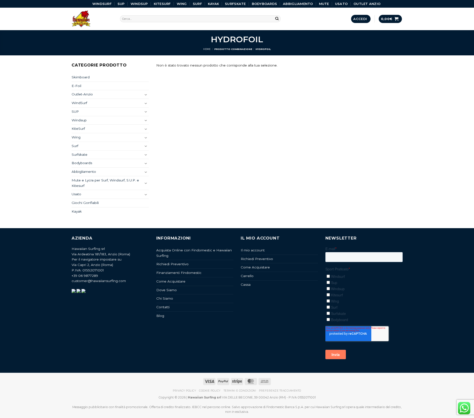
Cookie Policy (210, 390)
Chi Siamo (164, 298)
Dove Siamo (166, 290)
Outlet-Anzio (82, 94)
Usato (341, 4)
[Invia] (277, 18)
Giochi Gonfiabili (85, 203)
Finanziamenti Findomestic (178, 273)
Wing (182, 4)
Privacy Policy (184, 390)
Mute (324, 4)
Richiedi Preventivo (172, 264)
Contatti (163, 307)
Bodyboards (264, 4)
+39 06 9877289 (85, 276)
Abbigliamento (298, 4)
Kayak (213, 4)
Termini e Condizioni (240, 390)
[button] (360, 19)
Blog (160, 316)
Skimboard (81, 77)
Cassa (246, 284)
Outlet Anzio (367, 4)
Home (207, 49)
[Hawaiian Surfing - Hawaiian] (92, 19)
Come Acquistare (170, 281)
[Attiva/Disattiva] (146, 94)
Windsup (139, 4)
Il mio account (253, 250)
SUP (121, 4)
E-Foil (76, 86)
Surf (197, 4)
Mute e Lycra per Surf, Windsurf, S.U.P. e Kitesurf (105, 183)
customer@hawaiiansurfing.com (99, 281)
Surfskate (235, 4)
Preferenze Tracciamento (280, 390)
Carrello (247, 276)
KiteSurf (162, 4)
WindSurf (102, 4)
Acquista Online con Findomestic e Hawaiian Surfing (194, 253)
